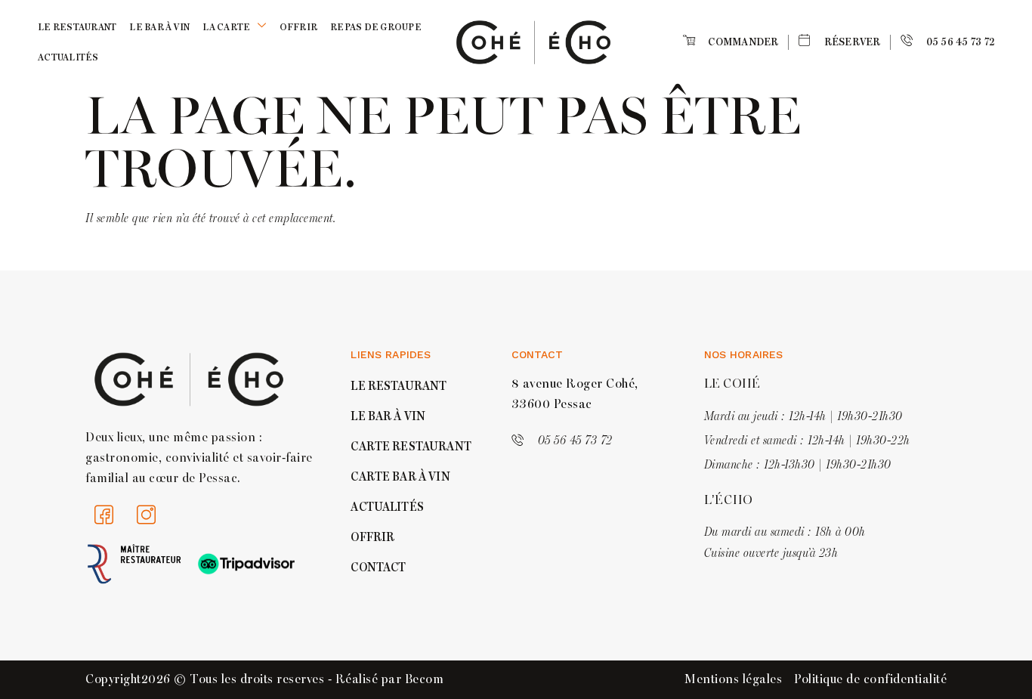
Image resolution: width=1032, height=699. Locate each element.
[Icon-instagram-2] (146, 515)
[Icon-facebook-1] (104, 515)
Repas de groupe (376, 27)
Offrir (299, 27)
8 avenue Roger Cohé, (574, 383)
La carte (226, 27)
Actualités (68, 58)
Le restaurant (77, 27)
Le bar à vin (159, 27)
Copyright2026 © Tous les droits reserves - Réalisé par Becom (264, 679)
